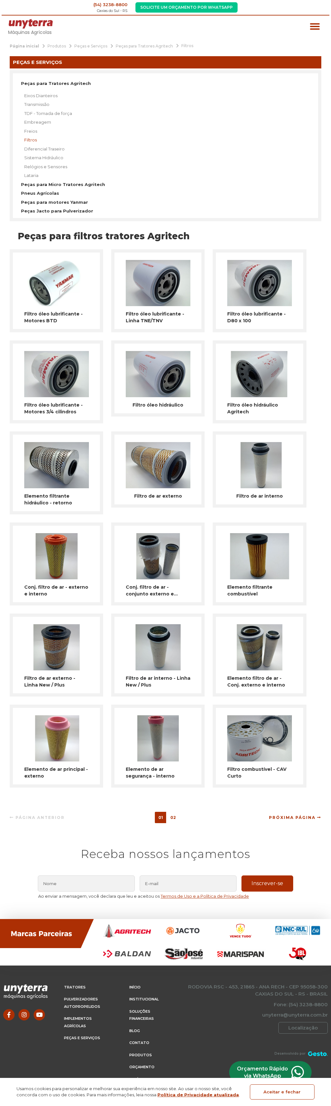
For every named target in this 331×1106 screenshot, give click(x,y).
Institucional (144, 999)
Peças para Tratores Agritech (56, 83)
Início (135, 987)
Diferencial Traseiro (44, 148)
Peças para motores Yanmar (54, 202)
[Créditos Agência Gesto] (318, 1053)
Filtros (30, 139)
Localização (303, 1028)
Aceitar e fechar (282, 1091)
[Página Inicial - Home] (30, 23)
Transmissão (36, 104)
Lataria (31, 175)
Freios (30, 131)
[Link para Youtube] (39, 1014)
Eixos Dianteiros (41, 95)
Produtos (140, 1055)
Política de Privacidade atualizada (198, 1094)
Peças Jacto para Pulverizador (57, 210)
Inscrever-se (267, 883)
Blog (134, 1030)
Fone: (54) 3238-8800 (301, 1004)
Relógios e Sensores (45, 166)
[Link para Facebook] (9, 1014)
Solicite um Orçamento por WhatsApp (186, 7)
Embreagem (37, 122)
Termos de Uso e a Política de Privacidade (205, 896)
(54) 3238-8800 (110, 4)
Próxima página (293, 817)
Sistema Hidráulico (43, 157)
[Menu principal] (315, 27)
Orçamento (142, 1067)
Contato (139, 1042)
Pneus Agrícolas (40, 193)
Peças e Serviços (82, 1038)
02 (173, 817)
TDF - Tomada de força (48, 113)
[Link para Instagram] (24, 1014)
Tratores (75, 987)
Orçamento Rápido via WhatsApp (262, 1072)
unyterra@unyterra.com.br (295, 1015)
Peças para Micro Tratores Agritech (63, 184)
